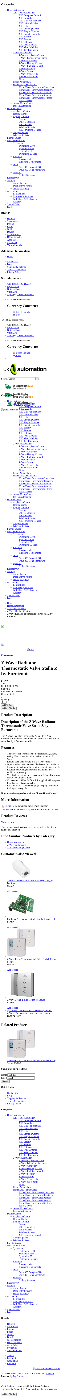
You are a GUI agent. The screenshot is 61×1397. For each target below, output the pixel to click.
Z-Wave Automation (22, 52)
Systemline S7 (25, 151)
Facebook (11, 1358)
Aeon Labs (12, 240)
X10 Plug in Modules (29, 31)
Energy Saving (14, 138)
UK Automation (14, 237)
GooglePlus (12, 1361)
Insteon (10, 224)
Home (10, 256)
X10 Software (25, 42)
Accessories (12, 191)
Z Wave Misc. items (28, 76)
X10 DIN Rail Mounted (30, 20)
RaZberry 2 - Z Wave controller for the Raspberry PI (31, 919)
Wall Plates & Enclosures (25, 199)
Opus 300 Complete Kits (30, 167)
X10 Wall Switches (28, 44)
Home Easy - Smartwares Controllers (36, 87)
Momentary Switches (23, 196)
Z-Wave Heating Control (30, 63)
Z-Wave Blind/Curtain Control (33, 58)
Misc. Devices (25, 100)
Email (4, 1078)
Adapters (17, 201)
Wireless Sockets (27, 127)
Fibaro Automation (22, 82)
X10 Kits (23, 26)
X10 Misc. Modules (28, 47)
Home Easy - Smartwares (25, 84)
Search (4, 378)
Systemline (18, 143)
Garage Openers (20, 132)
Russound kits (25, 159)
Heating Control (20, 114)
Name (4, 1075)
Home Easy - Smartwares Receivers (36, 90)
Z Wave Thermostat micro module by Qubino (28, 1013)
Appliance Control (21, 111)
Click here (9, 806)
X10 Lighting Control (29, 28)
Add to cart (12, 891)
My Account (13, 286)
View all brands (14, 245)
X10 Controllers (26, 18)
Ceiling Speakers (27, 175)
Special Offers (13, 204)
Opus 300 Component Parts (32, 169)
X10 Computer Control (30, 15)
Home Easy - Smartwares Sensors (35, 95)
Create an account (25, 294)
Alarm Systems (20, 183)
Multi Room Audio (16, 140)
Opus (15, 164)
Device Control (14, 108)
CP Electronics (14, 234)
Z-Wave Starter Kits (28, 74)
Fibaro (22, 79)
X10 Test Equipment (28, 50)
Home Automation (15, 10)
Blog (9, 207)
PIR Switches (25, 124)
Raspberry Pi (13, 177)
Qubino (10, 229)
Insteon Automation (22, 106)
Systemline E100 (27, 146)
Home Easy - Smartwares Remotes (35, 92)
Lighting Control (21, 116)
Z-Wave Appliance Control (31, 55)
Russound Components (30, 161)
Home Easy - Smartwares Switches (35, 98)
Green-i (22, 119)
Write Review (7, 822)
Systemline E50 (26, 148)
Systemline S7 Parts (28, 153)
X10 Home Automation (24, 12)
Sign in (10, 294)
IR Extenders (19, 193)
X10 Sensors (25, 39)
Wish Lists (12, 291)
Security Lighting (21, 188)
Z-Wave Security (27, 68)
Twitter (10, 1355)
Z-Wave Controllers (28, 60)
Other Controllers (27, 122)
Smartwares (12, 221)
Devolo (10, 232)
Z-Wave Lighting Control (31, 66)
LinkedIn (11, 1363)
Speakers (17, 172)
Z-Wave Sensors (26, 71)
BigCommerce (20, 1376)
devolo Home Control (23, 103)
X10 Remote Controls (29, 34)
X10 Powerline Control (30, 130)
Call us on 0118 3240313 (19, 284)
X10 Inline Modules (28, 23)
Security (11, 180)
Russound (17, 156)
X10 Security (25, 36)
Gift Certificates (14, 289)
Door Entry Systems (22, 185)
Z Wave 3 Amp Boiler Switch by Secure (26, 1000)
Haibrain (11, 218)
